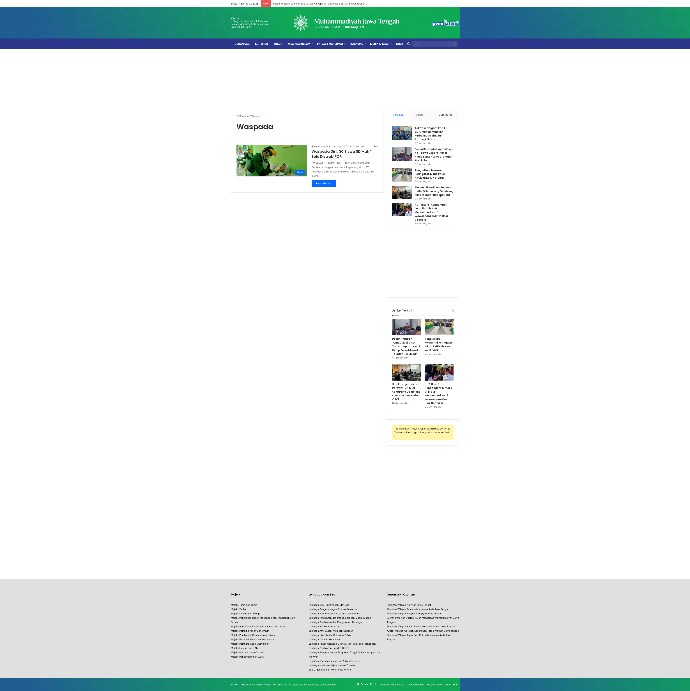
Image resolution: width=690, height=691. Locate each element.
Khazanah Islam (299, 43)
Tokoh (277, 43)
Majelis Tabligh (239, 609)
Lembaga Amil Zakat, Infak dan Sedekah (331, 630)
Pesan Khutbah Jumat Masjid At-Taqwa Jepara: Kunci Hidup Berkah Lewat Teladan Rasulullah (325, 3)
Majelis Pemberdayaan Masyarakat (250, 643)
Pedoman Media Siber (392, 684)
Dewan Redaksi (415, 684)
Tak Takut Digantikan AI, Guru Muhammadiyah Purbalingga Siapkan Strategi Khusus (431, 133)
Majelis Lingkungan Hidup (245, 613)
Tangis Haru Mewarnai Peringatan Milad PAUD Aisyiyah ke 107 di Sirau (430, 173)
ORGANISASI (242, 43)
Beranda (244, 116)
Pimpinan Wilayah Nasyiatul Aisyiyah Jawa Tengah (414, 613)
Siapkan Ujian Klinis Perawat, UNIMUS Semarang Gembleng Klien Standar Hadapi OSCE (434, 191)
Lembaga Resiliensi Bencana (324, 626)
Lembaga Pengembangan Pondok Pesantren (333, 609)
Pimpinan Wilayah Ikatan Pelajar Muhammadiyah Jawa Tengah (421, 626)
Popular (398, 114)
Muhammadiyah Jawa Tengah (329, 146)
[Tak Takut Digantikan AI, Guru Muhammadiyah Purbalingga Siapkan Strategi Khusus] (402, 133)
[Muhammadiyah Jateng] (345, 23)
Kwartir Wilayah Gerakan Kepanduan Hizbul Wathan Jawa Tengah (423, 630)
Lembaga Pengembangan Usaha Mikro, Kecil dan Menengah (342, 643)
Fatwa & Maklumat (330, 43)
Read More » (323, 183)
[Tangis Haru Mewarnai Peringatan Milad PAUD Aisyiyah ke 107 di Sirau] (402, 175)
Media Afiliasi (379, 43)
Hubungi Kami (434, 684)
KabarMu (356, 43)
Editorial (261, 43)
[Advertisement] (345, 78)
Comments (445, 114)
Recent (420, 114)
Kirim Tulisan (451, 684)
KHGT (399, 43)
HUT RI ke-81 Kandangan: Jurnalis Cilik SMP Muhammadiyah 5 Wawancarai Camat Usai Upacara (431, 212)
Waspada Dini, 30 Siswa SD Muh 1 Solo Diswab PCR (342, 154)
